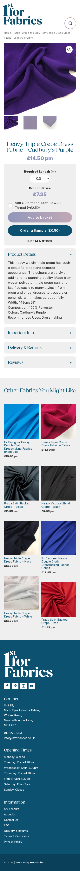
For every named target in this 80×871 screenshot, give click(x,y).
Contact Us (11, 819)
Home (7, 32)
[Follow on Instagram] (23, 686)
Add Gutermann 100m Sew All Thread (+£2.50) (38, 205)
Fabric (16, 32)
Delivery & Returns (16, 830)
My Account (11, 809)
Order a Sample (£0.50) (40, 230)
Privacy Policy (13, 841)
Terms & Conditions (16, 836)
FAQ (6, 825)
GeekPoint (37, 862)
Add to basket (40, 217)
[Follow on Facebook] (7, 686)
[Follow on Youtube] (32, 686)
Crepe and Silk (30, 32)
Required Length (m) (40, 171)
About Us (10, 814)
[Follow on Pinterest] (15, 686)
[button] (69, 49)
